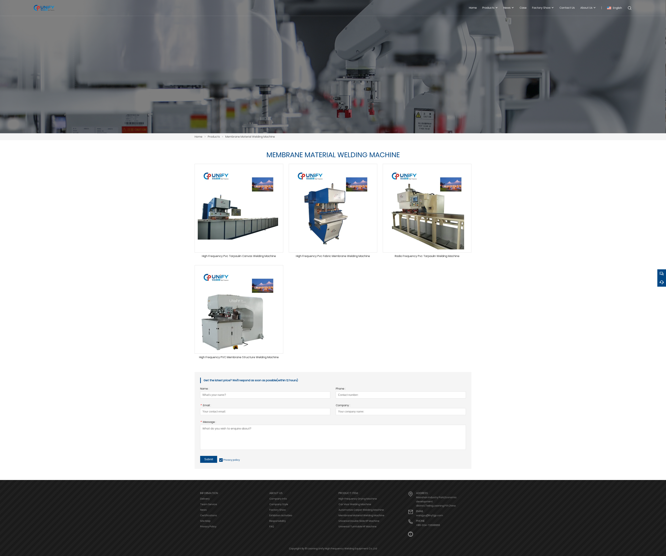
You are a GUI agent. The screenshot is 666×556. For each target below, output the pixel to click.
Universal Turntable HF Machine (358, 526)
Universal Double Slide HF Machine (359, 521)
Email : (205, 405)
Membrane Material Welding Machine (250, 137)
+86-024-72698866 (428, 525)
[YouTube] (410, 534)
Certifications (208, 515)
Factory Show (277, 510)
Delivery (205, 498)
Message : (208, 422)
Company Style (278, 504)
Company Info (278, 498)
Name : (204, 389)
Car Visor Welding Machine (355, 504)
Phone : (340, 389)
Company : (343, 405)
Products (214, 137)
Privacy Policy (208, 526)
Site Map (205, 521)
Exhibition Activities (280, 515)
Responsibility (277, 521)
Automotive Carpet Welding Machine (361, 510)
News (203, 510)
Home (198, 137)
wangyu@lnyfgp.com (429, 515)
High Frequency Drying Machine (358, 498)
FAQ (271, 526)
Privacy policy (231, 460)
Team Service (208, 504)
